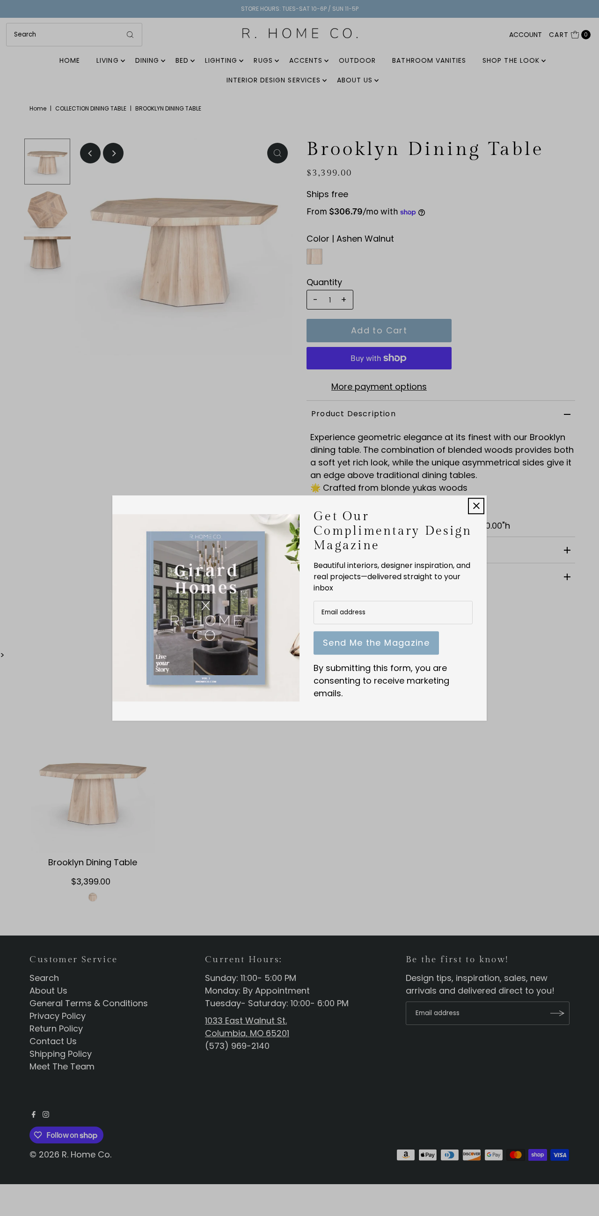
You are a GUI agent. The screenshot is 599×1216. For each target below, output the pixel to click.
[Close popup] (476, 506)
